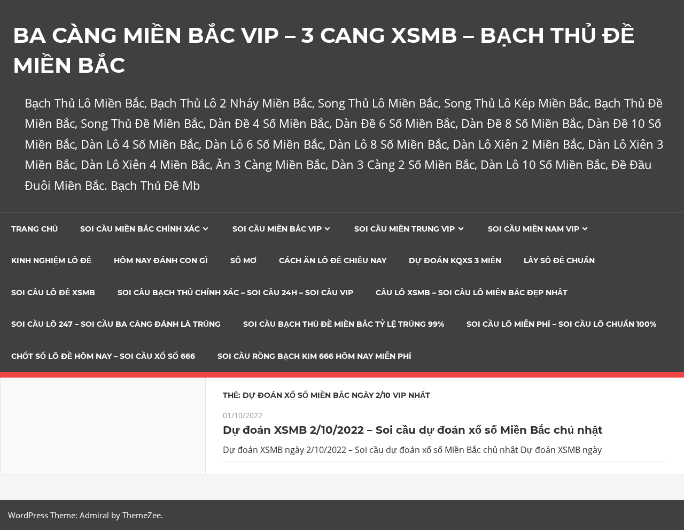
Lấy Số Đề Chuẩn (559, 260)
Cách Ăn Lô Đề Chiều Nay (332, 260)
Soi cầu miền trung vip (404, 229)
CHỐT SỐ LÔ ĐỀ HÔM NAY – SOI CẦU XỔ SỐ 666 (103, 356)
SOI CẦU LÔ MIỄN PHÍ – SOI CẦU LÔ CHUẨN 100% (561, 324)
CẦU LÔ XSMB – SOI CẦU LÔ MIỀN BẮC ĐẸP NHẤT (472, 292)
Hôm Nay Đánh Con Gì (161, 260)
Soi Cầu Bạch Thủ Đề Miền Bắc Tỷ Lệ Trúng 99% (343, 324)
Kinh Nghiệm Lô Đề (51, 260)
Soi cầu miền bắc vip (277, 229)
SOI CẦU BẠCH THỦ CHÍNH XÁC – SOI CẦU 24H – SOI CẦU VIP (235, 292)
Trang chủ (34, 229)
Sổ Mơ (243, 260)
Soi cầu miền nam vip (533, 229)
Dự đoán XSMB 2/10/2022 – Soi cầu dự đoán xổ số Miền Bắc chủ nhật (413, 430)
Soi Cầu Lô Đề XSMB (53, 292)
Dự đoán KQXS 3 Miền (455, 260)
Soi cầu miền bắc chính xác (140, 229)
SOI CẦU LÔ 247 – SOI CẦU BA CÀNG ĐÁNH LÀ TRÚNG (116, 324)
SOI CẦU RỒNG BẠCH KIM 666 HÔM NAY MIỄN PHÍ (314, 356)
